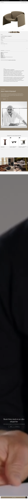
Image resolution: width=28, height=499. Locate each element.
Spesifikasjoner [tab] (2, 50)
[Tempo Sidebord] (5, 141)
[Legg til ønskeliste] (14, 48)
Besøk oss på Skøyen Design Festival (5, 0)
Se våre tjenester (17, 426)
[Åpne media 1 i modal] (14, 17)
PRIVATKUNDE (21, 0)
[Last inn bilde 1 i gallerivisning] (9, 32)
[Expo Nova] (2, 2)
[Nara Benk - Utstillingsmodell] (14, 141)
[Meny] (26, 2)
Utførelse (2, 39)
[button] (22, 2)
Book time (11, 426)
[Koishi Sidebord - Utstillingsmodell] (23, 141)
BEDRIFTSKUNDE (25, 0)
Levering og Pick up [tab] (7, 50)
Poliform (2, 34)
